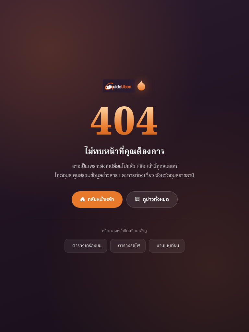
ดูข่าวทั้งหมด (156, 200)
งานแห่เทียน (168, 245)
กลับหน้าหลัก (101, 200)
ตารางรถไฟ (129, 245)
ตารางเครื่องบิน (86, 245)
